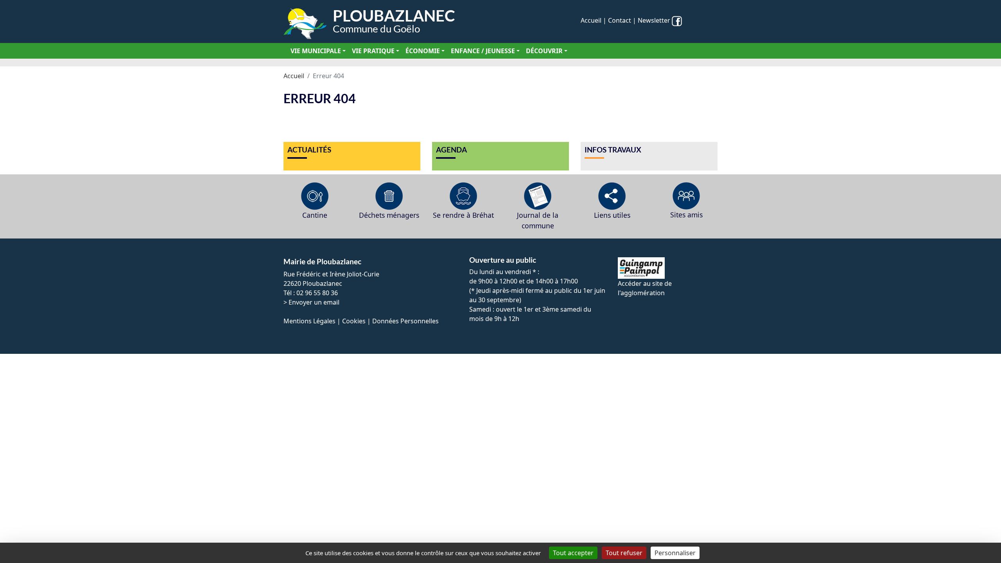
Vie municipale (316, 51)
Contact (619, 20)
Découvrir (544, 51)
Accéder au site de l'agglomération (645, 288)
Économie (422, 51)
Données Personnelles (405, 321)
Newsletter (654, 20)
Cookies (354, 321)
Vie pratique (373, 51)
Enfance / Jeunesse (483, 51)
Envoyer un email (314, 302)
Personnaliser (675, 553)
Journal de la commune (537, 220)
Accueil (591, 20)
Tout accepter (573, 553)
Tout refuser (624, 553)
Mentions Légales (309, 321)
